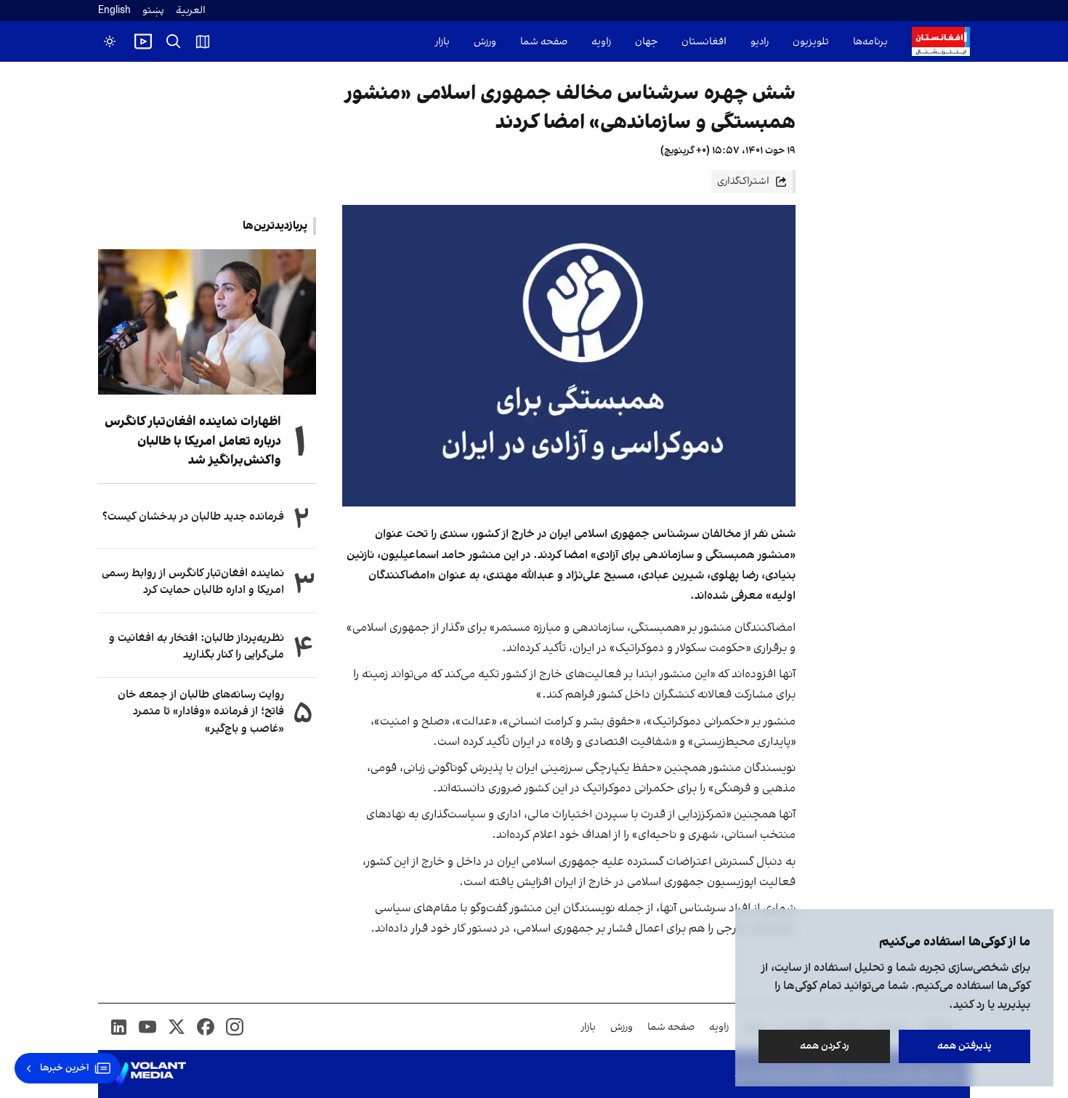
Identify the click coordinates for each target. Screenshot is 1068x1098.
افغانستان (704, 41)
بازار (442, 41)
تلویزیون (811, 41)
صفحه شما (543, 41)
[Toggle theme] (109, 41)
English (114, 10)
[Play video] (143, 41)
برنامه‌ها (870, 41)
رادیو (760, 41)
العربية (191, 10)
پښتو (153, 10)
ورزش (485, 41)
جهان (646, 41)
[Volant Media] (148, 1074)
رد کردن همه (824, 1046)
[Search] (173, 41)
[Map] (202, 41)
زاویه (601, 41)
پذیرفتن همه (964, 1046)
